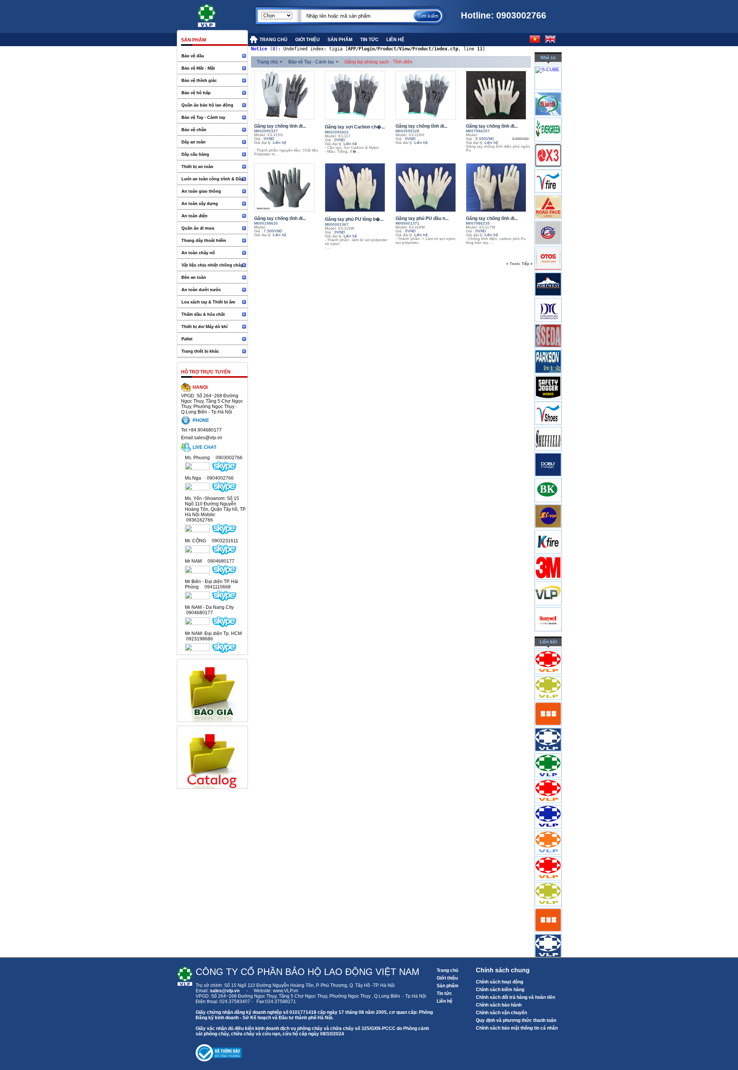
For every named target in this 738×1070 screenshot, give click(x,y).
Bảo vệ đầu (192, 55)
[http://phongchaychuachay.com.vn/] (548, 818)
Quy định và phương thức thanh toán (516, 1020)
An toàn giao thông (201, 191)
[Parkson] (548, 388)
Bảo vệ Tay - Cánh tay (203, 117)
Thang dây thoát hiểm (203, 240)
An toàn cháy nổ (198, 252)
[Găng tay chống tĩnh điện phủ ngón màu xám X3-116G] (429, 95)
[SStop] (548, 542)
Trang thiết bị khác (200, 351)
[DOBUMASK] (548, 491)
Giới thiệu (447, 978)
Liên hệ (444, 1001)
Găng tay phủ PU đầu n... (422, 218)
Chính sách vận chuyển (501, 1012)
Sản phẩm (448, 985)
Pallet (187, 339)
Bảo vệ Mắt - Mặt (198, 68)
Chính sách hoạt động (499, 982)
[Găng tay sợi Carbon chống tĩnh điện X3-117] (358, 95)
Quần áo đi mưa (197, 228)
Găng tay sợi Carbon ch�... (355, 127)
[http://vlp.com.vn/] (548, 766)
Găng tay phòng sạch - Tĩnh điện (378, 62)
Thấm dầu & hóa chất (203, 314)
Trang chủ (267, 62)
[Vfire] (548, 207)
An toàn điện (194, 215)
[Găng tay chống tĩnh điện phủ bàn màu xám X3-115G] (287, 95)
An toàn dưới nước (201, 289)
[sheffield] (548, 465)
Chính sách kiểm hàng (500, 989)
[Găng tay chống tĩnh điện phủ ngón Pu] (499, 95)
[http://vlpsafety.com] (548, 792)
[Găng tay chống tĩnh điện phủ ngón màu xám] (287, 187)
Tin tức (444, 993)
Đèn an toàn (193, 277)
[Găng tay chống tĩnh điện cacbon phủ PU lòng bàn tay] (499, 187)
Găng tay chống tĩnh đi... (280, 126)
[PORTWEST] (548, 310)
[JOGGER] (548, 414)
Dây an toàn (193, 142)
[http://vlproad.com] (548, 663)
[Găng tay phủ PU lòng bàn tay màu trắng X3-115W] (358, 187)
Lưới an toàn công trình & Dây (212, 179)
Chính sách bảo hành (499, 1005)
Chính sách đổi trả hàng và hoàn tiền (515, 997)
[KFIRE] (548, 568)
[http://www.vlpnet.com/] (548, 844)
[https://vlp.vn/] (215, 13)
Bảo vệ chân (193, 129)
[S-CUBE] (547, 86)
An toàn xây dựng (199, 203)
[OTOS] (548, 285)
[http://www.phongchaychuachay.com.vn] (548, 689)
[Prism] (548, 336)
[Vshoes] (548, 439)
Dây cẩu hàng (195, 154)
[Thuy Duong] (548, 259)
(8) (264, 49)
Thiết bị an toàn (197, 166)
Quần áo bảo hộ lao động (207, 105)
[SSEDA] (548, 362)
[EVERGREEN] (548, 156)
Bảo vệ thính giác (199, 80)
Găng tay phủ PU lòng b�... (354, 219)
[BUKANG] (548, 517)
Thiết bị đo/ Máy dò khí (204, 326)
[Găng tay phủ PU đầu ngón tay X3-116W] (429, 187)
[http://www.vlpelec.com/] (548, 715)
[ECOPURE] (548, 79)
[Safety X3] (548, 182)
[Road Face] (548, 233)
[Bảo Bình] (548, 130)
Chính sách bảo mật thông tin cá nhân (517, 1028)
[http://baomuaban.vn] (548, 740)
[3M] (548, 594)
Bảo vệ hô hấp (196, 92)
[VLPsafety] (548, 620)
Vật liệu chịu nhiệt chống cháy (212, 265)
